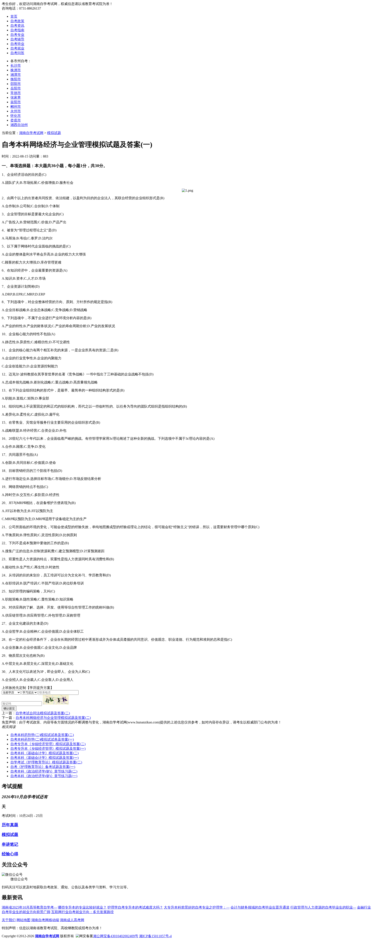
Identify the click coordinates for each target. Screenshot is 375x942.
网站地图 (23, 920)
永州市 (15, 111)
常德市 (15, 93)
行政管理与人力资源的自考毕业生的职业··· (323, 907)
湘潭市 (15, 74)
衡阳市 (15, 79)
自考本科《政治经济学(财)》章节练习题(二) (43, 771)
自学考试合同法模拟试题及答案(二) (43, 713)
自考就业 (17, 48)
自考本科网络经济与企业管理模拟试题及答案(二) (53, 718)
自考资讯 (17, 25)
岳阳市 (15, 88)
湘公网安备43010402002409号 (115, 936)
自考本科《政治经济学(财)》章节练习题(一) (43, 776)
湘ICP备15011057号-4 (155, 936)
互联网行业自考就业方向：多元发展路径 (82, 912)
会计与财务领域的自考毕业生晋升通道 (259, 907)
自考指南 (17, 30)
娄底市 (15, 120)
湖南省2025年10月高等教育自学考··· (29, 907)
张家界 (15, 97)
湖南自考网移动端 (45, 920)
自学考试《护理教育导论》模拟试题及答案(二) (46, 762)
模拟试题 (54, 133)
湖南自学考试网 (31, 133)
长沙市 (15, 65)
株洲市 (15, 70)
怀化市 (15, 116)
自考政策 (17, 21)
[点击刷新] (56, 700)
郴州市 (15, 106)
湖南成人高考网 (72, 920)
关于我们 (9, 920)
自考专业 (17, 34)
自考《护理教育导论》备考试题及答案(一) (42, 767)
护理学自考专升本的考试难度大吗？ (135, 907)
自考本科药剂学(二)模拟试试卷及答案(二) (42, 735)
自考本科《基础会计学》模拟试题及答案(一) (44, 758)
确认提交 (9, 708)
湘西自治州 (19, 125)
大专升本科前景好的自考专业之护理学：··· (197, 907)
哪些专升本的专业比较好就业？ (82, 907)
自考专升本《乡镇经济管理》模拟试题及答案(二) (48, 744)
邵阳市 (15, 84)
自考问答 (17, 53)
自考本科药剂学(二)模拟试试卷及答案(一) (42, 739)
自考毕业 (17, 44)
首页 (13, 16)
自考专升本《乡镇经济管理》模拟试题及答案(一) (48, 748)
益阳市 (15, 102)
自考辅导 (17, 39)
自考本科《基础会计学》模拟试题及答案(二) (44, 753)
